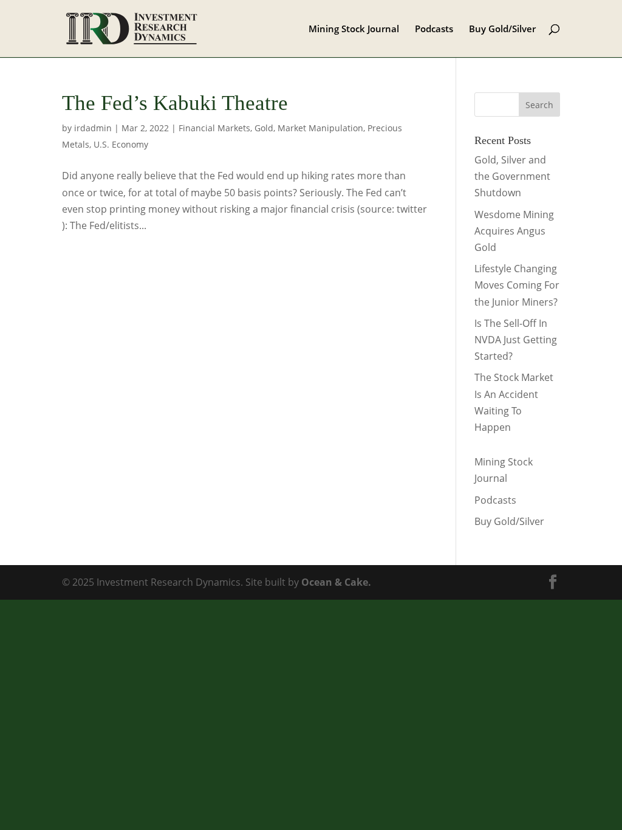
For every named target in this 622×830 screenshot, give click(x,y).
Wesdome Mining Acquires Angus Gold (514, 231)
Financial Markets (214, 128)
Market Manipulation (320, 128)
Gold (264, 128)
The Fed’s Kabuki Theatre (175, 103)
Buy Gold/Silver (502, 29)
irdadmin (93, 128)
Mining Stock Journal (354, 29)
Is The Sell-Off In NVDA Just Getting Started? (515, 340)
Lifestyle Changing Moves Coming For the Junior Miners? (516, 285)
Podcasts (434, 29)
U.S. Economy (121, 144)
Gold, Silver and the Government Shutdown (512, 176)
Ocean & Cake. (336, 582)
